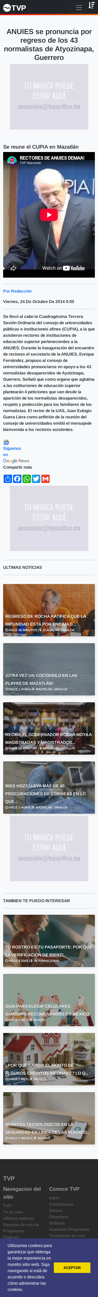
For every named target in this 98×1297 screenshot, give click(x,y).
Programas (14, 1231)
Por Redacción (17, 291)
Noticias (57, 1223)
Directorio (58, 1217)
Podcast (11, 1237)
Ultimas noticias (18, 1218)
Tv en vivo (13, 1212)
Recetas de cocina (21, 1224)
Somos (56, 1210)
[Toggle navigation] (79, 7)
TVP (7, 1206)
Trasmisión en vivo (67, 1235)
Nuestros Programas (69, 1229)
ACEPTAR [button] (72, 1268)
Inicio (54, 1198)
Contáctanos (61, 1204)
